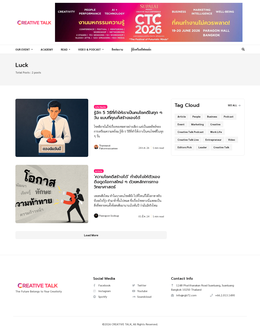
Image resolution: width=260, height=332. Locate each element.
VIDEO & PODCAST (90, 49)
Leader (202, 147)
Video (231, 139)
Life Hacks (100, 106)
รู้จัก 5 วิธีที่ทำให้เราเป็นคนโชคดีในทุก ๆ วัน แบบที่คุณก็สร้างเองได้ (128, 115)
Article (98, 171)
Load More (91, 235)
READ (64, 49)
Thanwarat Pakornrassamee (108, 147)
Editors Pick (185, 147)
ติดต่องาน (117, 49)
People (196, 116)
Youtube (142, 291)
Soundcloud (144, 296)
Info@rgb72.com (186, 295)
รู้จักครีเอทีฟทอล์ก (141, 49)
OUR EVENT (23, 49)
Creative (215, 124)
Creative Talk (221, 147)
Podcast (228, 116)
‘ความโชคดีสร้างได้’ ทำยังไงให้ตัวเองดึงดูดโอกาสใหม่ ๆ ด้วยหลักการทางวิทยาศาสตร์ (127, 182)
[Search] (243, 49)
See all (233, 105)
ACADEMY (47, 49)
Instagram (104, 291)
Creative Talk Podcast (191, 131)
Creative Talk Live (188, 139)
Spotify (102, 296)
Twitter (141, 285)
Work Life (216, 131)
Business (212, 116)
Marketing (197, 124)
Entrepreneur (213, 139)
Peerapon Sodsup (109, 215)
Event (181, 124)
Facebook (104, 285)
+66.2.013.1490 (224, 295)
